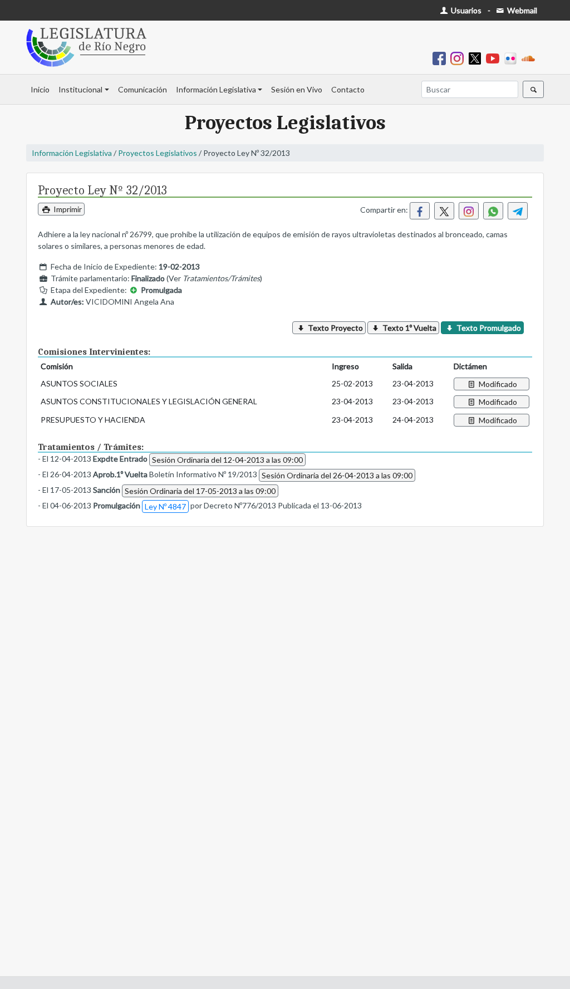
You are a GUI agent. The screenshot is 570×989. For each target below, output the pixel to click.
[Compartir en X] (444, 210)
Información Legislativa (216, 89)
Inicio (40, 89)
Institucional (80, 89)
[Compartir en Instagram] (469, 210)
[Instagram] (459, 57)
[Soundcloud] (530, 57)
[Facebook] (441, 57)
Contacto (348, 89)
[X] (477, 57)
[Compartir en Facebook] (420, 210)
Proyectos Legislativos (157, 153)
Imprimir (67, 209)
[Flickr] (513, 57)
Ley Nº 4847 (165, 506)
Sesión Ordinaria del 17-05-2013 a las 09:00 (200, 491)
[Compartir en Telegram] (518, 210)
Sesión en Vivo (296, 89)
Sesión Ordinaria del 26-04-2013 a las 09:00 (337, 475)
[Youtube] (495, 57)
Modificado (497, 384)
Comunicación (142, 89)
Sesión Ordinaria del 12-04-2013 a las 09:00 (227, 459)
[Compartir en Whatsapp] (493, 210)
